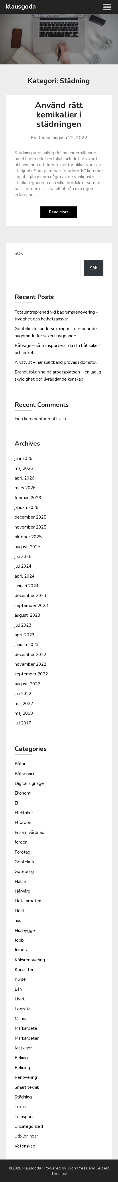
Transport (24, 1117)
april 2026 (24, 478)
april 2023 (24, 635)
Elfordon (23, 822)
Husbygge (25, 930)
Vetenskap (25, 1146)
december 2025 (30, 517)
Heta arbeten (28, 901)
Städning (23, 1097)
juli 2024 (23, 566)
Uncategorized (29, 1126)
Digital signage (29, 783)
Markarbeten (27, 1038)
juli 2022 (23, 693)
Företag (22, 852)
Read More (59, 212)
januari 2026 (26, 507)
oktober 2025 (28, 537)
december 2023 (30, 595)
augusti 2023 (27, 615)
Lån (18, 989)
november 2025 (30, 527)
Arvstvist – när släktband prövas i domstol (56, 362)
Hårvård (22, 891)
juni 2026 (23, 458)
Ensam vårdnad (29, 832)
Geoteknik (24, 862)
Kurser (21, 979)
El (16, 803)
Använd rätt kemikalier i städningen (59, 114)
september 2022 (31, 674)
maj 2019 (24, 713)
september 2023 (31, 605)
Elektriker (24, 813)
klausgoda (21, 6)
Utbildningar (26, 1136)
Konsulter (24, 969)
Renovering (26, 1077)
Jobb (19, 940)
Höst (19, 911)
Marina (21, 1018)
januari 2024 (26, 586)
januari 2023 (26, 644)
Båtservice (25, 774)
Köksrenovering (30, 960)
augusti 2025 (27, 547)
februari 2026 (28, 498)
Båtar (20, 764)
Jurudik (21, 950)
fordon (21, 842)
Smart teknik (27, 1087)
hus (18, 920)
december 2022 (30, 654)
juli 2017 (23, 723)
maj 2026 (24, 468)
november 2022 (30, 664)
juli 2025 (23, 556)
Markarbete (26, 1028)
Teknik (21, 1107)
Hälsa (20, 881)
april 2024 (24, 576)
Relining (22, 1068)
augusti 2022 (27, 684)
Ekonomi (23, 793)
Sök (19, 253)
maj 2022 (24, 703)
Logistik (22, 1009)
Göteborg (24, 871)
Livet (20, 999)
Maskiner (23, 1048)
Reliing (21, 1058)
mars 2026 (25, 488)
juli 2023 (23, 625)
